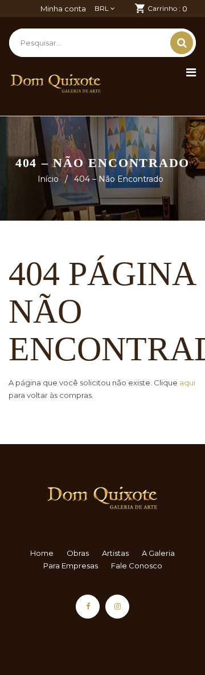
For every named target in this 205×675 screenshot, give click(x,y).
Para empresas (70, 565)
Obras (78, 553)
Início (48, 179)
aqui (187, 382)
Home (42, 553)
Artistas (115, 553)
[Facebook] (88, 607)
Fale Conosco (136, 565)
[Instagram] (117, 607)
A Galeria (158, 553)
